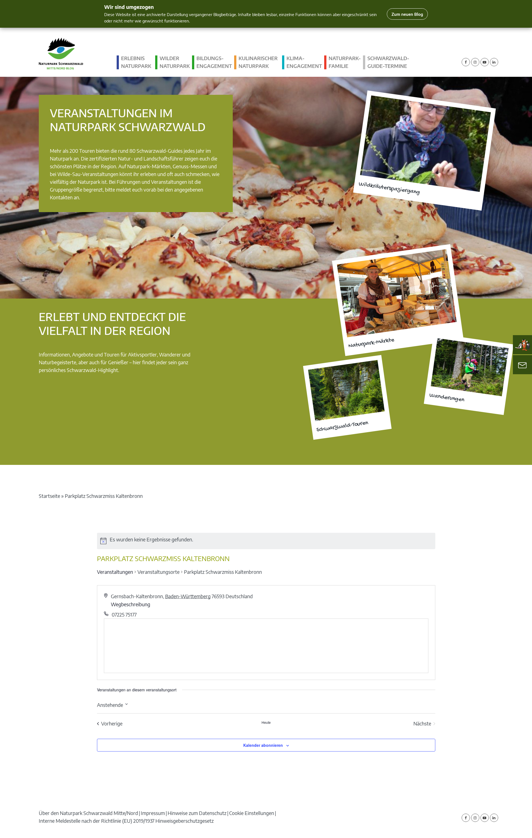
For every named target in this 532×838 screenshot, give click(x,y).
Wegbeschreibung (130, 604)
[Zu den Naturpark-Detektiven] (522, 345)
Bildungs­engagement (214, 62)
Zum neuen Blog (407, 14)
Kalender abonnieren (263, 745)
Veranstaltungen (115, 572)
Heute (266, 722)
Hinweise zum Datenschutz (197, 813)
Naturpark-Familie (345, 62)
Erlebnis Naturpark (136, 62)
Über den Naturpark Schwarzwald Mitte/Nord (88, 813)
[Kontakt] (522, 365)
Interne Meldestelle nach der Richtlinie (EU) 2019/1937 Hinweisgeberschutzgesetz (126, 820)
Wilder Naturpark (175, 62)
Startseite (49, 496)
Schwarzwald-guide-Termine (388, 62)
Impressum (153, 813)
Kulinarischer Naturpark (258, 62)
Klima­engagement (304, 62)
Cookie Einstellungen (251, 813)
